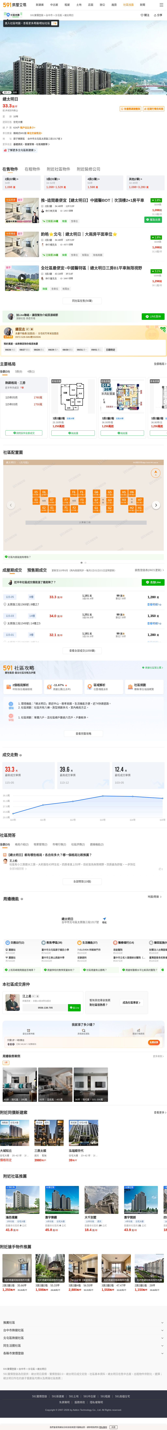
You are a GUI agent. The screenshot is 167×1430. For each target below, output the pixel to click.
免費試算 (154, 1042)
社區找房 (128, 4)
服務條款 (80, 1402)
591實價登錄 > (37, 15)
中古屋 (54, 4)
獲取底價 (154, 219)
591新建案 (58, 1396)
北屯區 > (59, 15)
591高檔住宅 (122, 1396)
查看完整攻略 (83, 733)
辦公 (102, 4)
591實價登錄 (39, 1396)
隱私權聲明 (96, 1402)
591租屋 (105, 1396)
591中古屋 (90, 1396)
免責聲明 (64, 1402)
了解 (54, 23)
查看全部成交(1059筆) (82, 650)
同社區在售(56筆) (82, 300)
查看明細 (152, 604)
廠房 (114, 4)
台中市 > (50, 15)
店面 (90, 4)
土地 (79, 4)
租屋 (67, 4)
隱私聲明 (103, 1427)
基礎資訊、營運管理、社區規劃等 (30, 144)
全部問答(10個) (82, 881)
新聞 (142, 4)
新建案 (40, 4)
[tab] (12, 570)
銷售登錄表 (148, 570)
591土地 (74, 1396)
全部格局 (159, 363)
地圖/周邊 (153, 896)
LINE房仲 (155, 316)
